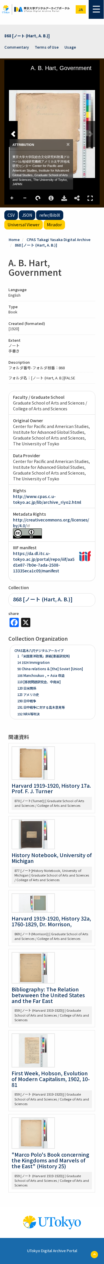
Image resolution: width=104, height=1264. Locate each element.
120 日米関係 (26, 688)
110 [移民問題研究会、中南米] (39, 681)
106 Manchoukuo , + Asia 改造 (40, 675)
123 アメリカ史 (28, 694)
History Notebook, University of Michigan (52, 857)
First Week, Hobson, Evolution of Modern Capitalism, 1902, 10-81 (51, 1078)
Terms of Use (47, 47)
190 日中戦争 (26, 701)
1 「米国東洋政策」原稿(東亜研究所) (43, 656)
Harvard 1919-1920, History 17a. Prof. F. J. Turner (51, 788)
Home (14, 239)
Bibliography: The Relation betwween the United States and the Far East (48, 994)
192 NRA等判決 (28, 714)
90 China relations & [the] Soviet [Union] (50, 668)
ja (81, 9)
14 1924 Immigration (33, 662)
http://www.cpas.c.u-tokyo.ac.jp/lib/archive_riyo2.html (47, 499)
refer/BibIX (49, 215)
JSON (27, 215)
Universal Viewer (24, 224)
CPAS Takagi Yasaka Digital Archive (58, 239)
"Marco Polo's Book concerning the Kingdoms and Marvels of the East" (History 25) (50, 1160)
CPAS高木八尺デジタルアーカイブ (39, 650)
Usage (70, 47)
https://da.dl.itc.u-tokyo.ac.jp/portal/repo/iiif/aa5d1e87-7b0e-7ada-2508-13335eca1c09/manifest (44, 562)
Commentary (16, 47)
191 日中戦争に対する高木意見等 (41, 707)
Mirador (54, 224)
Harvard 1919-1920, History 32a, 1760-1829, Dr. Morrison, (51, 921)
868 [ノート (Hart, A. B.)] (27, 35)
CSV (11, 215)
